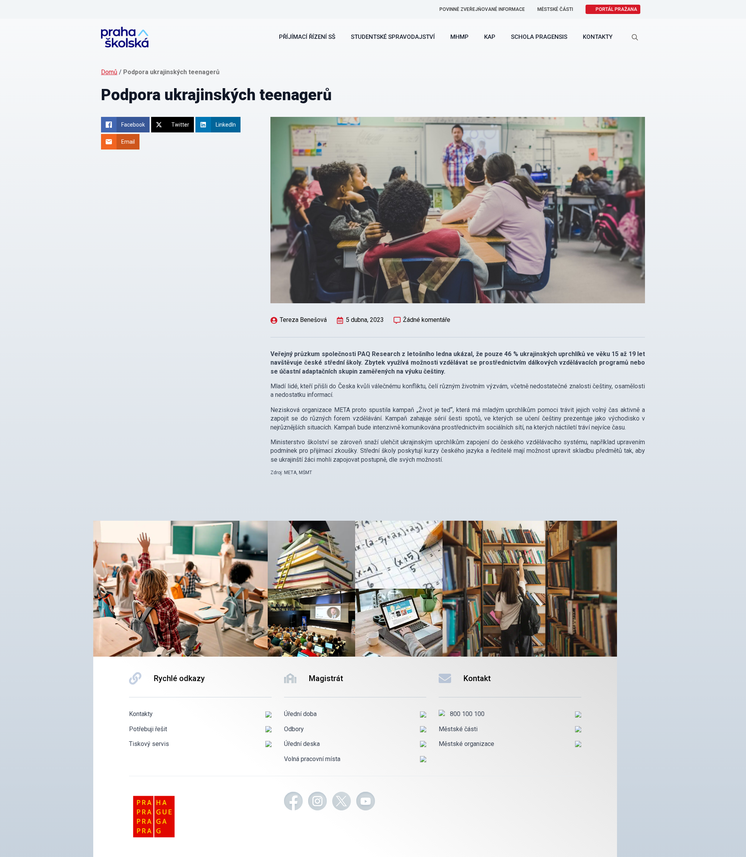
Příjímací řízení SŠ (307, 36)
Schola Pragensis (539, 36)
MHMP (459, 36)
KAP (489, 36)
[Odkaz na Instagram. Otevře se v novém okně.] (317, 802)
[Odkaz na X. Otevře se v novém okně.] (341, 802)
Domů (109, 72)
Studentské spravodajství (393, 36)
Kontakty (597, 36)
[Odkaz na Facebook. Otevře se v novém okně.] (293, 802)
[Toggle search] (635, 37)
